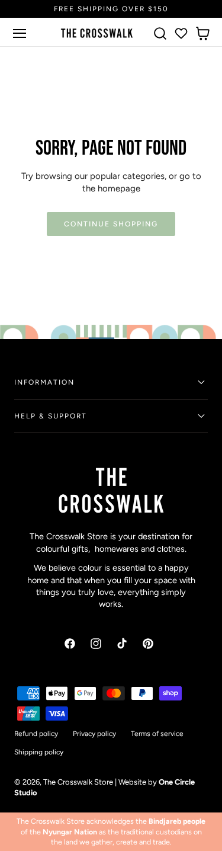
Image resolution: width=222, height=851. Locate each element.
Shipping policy (38, 752)
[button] (19, 33)
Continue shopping (111, 223)
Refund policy (36, 734)
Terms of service (157, 734)
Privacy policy (94, 734)
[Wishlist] (181, 33)
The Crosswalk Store (78, 782)
